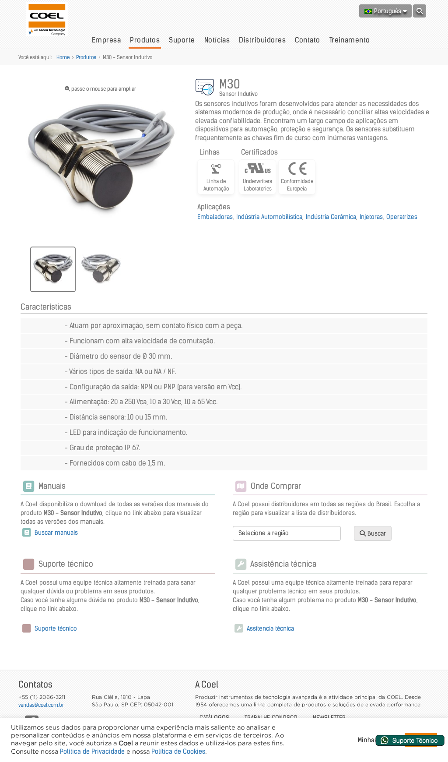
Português (387, 11)
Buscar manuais (55, 532)
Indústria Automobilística (269, 217)
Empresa (106, 39)
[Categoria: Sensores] (206, 88)
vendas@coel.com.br (41, 705)
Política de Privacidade (92, 751)
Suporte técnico (55, 628)
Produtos (145, 39)
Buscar (376, 533)
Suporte (182, 39)
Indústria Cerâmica (331, 217)
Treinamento (349, 39)
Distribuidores (262, 39)
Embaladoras (215, 217)
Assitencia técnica (269, 628)
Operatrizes (401, 217)
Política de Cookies (178, 751)
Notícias (217, 39)
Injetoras (371, 217)
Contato (307, 39)
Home (63, 57)
